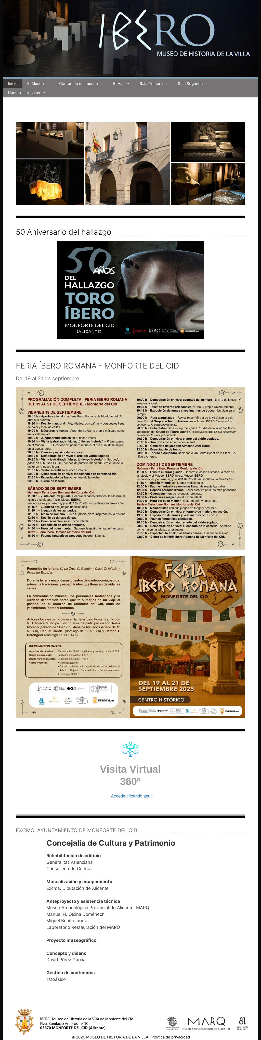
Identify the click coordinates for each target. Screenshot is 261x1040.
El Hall (118, 83)
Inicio (13, 83)
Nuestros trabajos (24, 92)
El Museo (35, 83)
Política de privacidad (170, 1037)
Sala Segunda (190, 83)
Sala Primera (151, 83)
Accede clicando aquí (131, 796)
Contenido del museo (78, 83)
